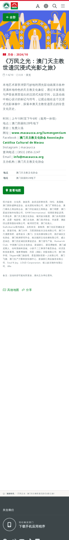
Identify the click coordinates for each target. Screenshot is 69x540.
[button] (38, 6)
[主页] (4, 493)
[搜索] (55, 6)
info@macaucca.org (29, 157)
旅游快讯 (10, 493)
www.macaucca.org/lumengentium (39, 133)
